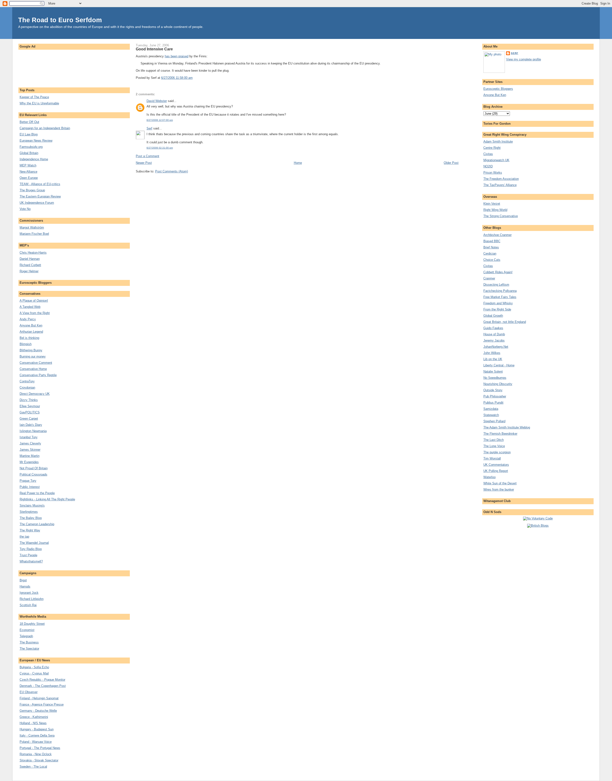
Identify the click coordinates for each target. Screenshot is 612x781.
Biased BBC (491, 241)
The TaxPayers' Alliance (500, 185)
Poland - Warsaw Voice (36, 742)
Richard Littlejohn (32, 599)
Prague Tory (28, 480)
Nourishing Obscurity (497, 384)
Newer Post (144, 163)
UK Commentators (496, 464)
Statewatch (491, 415)
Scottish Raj (28, 605)
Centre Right (492, 148)
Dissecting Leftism (496, 284)
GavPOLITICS (30, 412)
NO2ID (488, 166)
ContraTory (27, 381)
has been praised (176, 56)
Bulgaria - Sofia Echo (34, 667)
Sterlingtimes (29, 512)
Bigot (23, 580)
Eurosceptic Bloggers (498, 89)
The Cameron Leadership (37, 524)
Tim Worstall (492, 458)
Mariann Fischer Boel (34, 233)
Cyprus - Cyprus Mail (34, 673)
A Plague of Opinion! (34, 300)
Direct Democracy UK (35, 394)
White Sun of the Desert (500, 483)
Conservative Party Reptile (38, 375)
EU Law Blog (29, 134)
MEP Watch (28, 165)
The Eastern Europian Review (40, 196)
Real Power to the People (37, 493)
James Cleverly (30, 443)
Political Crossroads (33, 474)
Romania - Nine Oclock (36, 754)
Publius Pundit (493, 402)
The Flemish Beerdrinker (500, 433)
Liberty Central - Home (498, 365)
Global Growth (493, 315)
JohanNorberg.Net (495, 346)
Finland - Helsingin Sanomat (39, 698)
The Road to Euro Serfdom (60, 20)
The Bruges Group (32, 190)
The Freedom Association (501, 179)
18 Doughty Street (32, 624)
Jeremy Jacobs (494, 340)
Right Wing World (495, 210)
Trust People (28, 555)
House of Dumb (494, 334)
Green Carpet (29, 418)
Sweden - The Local (33, 766)
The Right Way (30, 530)
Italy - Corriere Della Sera (37, 735)
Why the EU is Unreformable (39, 103)
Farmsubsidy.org (31, 147)
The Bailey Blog (31, 518)
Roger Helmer (29, 271)
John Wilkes (491, 353)
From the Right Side (497, 309)
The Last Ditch (493, 440)
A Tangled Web (30, 307)
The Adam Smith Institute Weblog (506, 427)
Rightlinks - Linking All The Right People (47, 499)
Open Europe (29, 178)
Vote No (25, 209)
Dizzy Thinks (29, 400)
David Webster (157, 101)
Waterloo (489, 477)
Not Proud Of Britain (34, 468)
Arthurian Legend (31, 331)
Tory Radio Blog (31, 549)
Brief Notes (491, 247)
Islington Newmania (33, 431)
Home (298, 163)
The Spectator (29, 648)
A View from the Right (35, 313)
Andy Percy (28, 319)
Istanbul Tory (29, 437)
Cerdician (489, 253)
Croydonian (27, 387)
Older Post (451, 163)
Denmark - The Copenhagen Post (43, 686)
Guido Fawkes (493, 328)
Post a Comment (147, 156)
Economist (27, 630)
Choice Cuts (491, 260)
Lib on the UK (492, 359)
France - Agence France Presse (42, 704)
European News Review (36, 140)
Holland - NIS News (33, 723)
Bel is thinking (29, 338)
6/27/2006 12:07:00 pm (160, 120)
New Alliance (28, 171)
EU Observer (29, 692)
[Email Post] (194, 78)
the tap (24, 536)
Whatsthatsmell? (31, 561)
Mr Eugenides (29, 462)
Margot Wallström (32, 227)
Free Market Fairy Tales (499, 297)
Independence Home (34, 159)
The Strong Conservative (500, 216)
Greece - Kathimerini (34, 717)
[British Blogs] (538, 525)
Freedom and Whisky (498, 303)
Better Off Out (29, 122)
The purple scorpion (497, 452)
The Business (29, 642)
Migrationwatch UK (496, 160)
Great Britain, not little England (504, 322)
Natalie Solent (493, 371)
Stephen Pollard (494, 421)
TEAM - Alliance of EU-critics (40, 184)
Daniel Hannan (30, 259)
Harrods (25, 586)
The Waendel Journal (34, 543)
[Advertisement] (74, 66)
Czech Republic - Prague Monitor (42, 679)
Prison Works (492, 172)
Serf (149, 128)
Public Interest (30, 487)
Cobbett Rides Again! (498, 272)
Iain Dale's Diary (31, 425)
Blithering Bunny (31, 350)
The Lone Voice (494, 446)
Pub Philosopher (494, 396)
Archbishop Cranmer (497, 235)
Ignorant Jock (29, 592)
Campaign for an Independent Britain (45, 128)
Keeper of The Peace (34, 97)
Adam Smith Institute (498, 141)
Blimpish (26, 344)
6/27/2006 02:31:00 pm (160, 147)
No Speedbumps (494, 378)
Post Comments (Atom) (171, 171)
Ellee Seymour (30, 406)
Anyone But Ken (31, 325)
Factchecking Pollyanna (500, 291)
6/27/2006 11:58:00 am (177, 78)
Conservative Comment (36, 362)
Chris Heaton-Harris (33, 252)
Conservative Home (33, 369)
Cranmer (489, 278)
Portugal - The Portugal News (40, 748)
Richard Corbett (30, 265)
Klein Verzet (491, 203)
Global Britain (29, 153)
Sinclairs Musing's (32, 505)
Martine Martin (29, 456)
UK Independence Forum (37, 202)
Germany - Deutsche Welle (38, 710)
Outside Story (493, 390)
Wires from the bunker (498, 489)
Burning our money (33, 356)
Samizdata (490, 409)
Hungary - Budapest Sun (37, 729)
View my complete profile (523, 59)
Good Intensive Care (154, 49)
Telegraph (26, 636)
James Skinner (30, 449)
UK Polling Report (495, 471)
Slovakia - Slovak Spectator (39, 760)
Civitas (488, 154)
